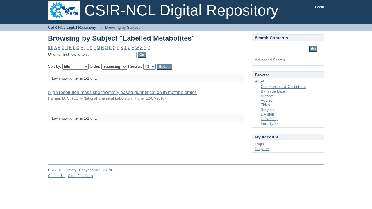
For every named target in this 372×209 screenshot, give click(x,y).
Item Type (269, 123)
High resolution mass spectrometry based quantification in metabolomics (122, 92)
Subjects (268, 109)
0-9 (50, 48)
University (269, 119)
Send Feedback (80, 176)
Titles (265, 105)
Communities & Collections (283, 86)
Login (319, 7)
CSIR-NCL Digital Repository (72, 27)
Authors (267, 96)
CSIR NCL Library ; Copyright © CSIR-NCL (82, 170)
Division (267, 114)
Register (262, 149)
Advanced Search (270, 60)
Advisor (267, 100)
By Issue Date (273, 91)
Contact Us (56, 176)
